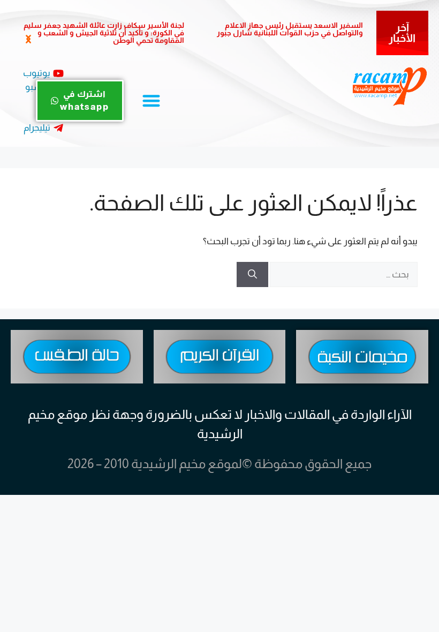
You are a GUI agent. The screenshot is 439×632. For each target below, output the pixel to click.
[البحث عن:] (343, 274)
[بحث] (252, 275)
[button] (28, 39)
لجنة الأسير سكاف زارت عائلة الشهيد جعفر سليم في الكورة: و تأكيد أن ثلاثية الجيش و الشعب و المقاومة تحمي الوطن (104, 32)
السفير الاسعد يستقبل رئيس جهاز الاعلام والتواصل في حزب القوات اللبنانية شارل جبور (290, 29)
